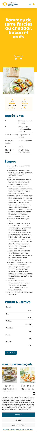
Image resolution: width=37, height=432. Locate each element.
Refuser (18, 420)
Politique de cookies (9, 429)
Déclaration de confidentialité (24, 429)
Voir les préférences (18, 425)
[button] (34, 393)
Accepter (18, 415)
